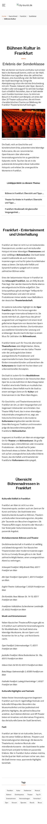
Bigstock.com (37, 139)
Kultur (18, 790)
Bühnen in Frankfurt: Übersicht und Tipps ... (24, 193)
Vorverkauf (36, 798)
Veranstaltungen (24, 798)
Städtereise (27, 790)
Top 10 (38, 795)
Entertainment (11, 798)
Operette (23, 803)
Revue (40, 803)
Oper (6, 803)
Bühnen (8, 795)
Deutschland (13, 16)
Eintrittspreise (19, 795)
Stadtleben (33, 16)
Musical (37, 790)
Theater (29, 795)
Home (4, 16)
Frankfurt (23, 16)
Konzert (14, 803)
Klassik (32, 803)
